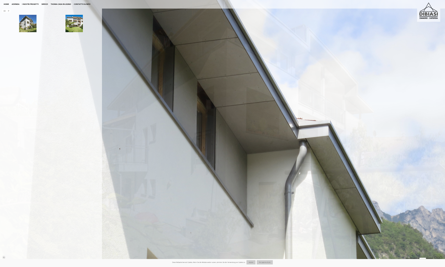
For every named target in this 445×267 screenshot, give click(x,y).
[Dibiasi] (429, 11)
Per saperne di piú (264, 262)
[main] (51, 117)
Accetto (251, 262)
